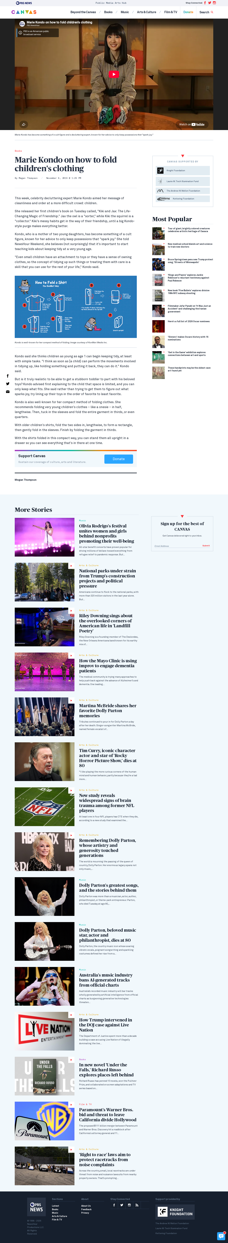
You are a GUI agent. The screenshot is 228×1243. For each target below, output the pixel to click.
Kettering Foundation (166, 1233)
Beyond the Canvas (83, 12)
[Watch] (44, 582)
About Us (86, 1206)
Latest (55, 1206)
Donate (188, 12)
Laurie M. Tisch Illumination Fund (171, 1228)
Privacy (85, 1213)
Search (204, 12)
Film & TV (170, 12)
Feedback (86, 1209)
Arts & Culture (146, 12)
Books (108, 12)
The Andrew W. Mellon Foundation (172, 1223)
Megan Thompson (28, 178)
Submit (206, 546)
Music (125, 12)
